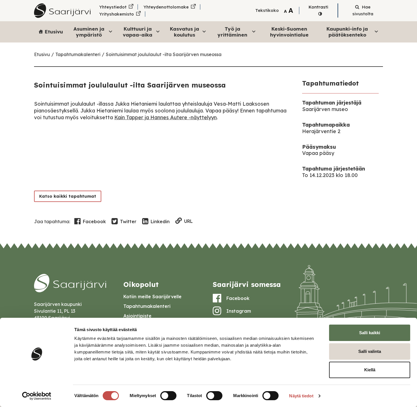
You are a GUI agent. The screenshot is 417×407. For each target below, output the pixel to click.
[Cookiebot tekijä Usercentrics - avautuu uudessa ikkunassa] (37, 396)
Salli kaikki (369, 332)
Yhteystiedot (113, 7)
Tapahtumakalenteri (77, 54)
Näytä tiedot (301, 395)
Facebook (94, 221)
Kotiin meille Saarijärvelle (152, 296)
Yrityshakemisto (116, 14)
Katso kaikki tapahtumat (67, 196)
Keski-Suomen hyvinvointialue (289, 31)
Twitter (128, 221)
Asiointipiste (137, 316)
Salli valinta (369, 351)
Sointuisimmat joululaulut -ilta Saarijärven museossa (164, 54)
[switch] (168, 395)
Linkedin (160, 221)
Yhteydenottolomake (166, 7)
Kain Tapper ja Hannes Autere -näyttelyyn (165, 117)
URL (188, 221)
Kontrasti (318, 7)
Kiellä (369, 369)
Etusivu (54, 32)
